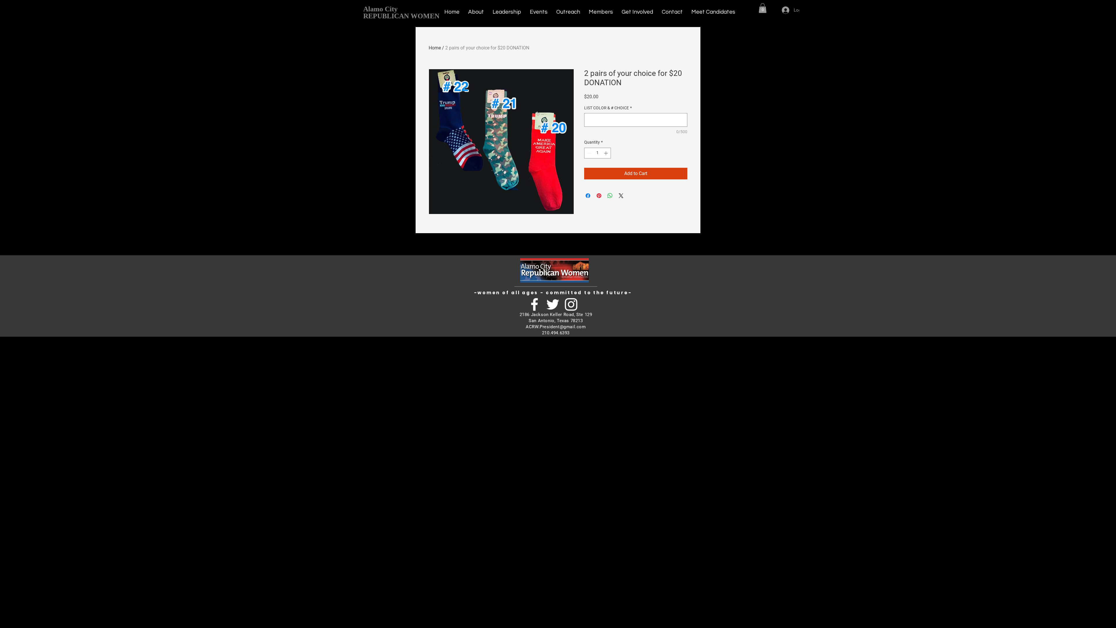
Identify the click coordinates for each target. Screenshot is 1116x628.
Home (435, 48)
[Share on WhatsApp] (610, 195)
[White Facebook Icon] (534, 304)
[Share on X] (621, 195)
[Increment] (606, 153)
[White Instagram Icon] (571, 304)
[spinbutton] (597, 153)
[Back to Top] (819, 7)
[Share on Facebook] (587, 195)
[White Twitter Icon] (552, 304)
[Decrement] (588, 153)
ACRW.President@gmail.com (556, 326)
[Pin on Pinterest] (598, 195)
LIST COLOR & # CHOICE (608, 108)
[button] (763, 8)
